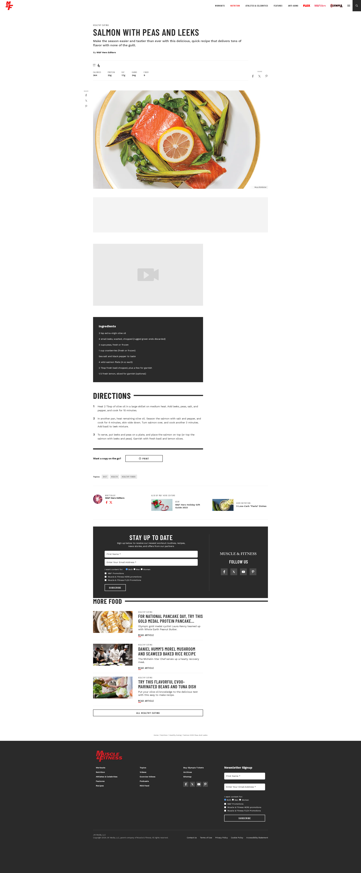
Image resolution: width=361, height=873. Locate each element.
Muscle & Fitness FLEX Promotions (124, 580)
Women (146, 569)
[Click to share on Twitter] (259, 76)
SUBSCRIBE (115, 587)
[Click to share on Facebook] (253, 76)
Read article (146, 635)
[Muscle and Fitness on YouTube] (243, 571)
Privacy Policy (221, 838)
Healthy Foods (129, 476)
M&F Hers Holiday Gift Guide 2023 (187, 506)
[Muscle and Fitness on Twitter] (233, 571)
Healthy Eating (101, 25)
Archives (187, 772)
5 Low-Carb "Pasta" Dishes (251, 506)
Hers (320, 6)
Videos (143, 772)
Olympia (336, 6)
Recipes (100, 786)
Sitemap (187, 777)
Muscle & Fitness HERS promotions (125, 577)
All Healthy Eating (148, 712)
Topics (143, 767)
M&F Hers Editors (106, 52)
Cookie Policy (237, 838)
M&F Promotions (116, 573)
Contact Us (192, 838)
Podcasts (144, 781)
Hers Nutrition (243, 503)
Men (138, 569)
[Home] (9, 9)
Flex (306, 6)
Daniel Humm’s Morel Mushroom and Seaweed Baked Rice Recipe (167, 651)
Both (130, 569)
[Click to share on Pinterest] (266, 76)
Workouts (220, 5)
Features (278, 5)
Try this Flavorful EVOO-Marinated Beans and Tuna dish (167, 684)
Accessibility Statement (257, 838)
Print (145, 458)
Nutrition (235, 5)
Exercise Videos (147, 777)
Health (114, 476)
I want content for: (114, 569)
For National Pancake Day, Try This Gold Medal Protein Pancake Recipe (170, 620)
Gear (177, 502)
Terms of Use (206, 838)
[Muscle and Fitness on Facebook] (224, 571)
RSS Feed (144, 786)
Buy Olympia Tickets (193, 767)
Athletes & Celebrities (257, 5)
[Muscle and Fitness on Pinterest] (253, 571)
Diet (105, 476)
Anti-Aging (293, 5)
